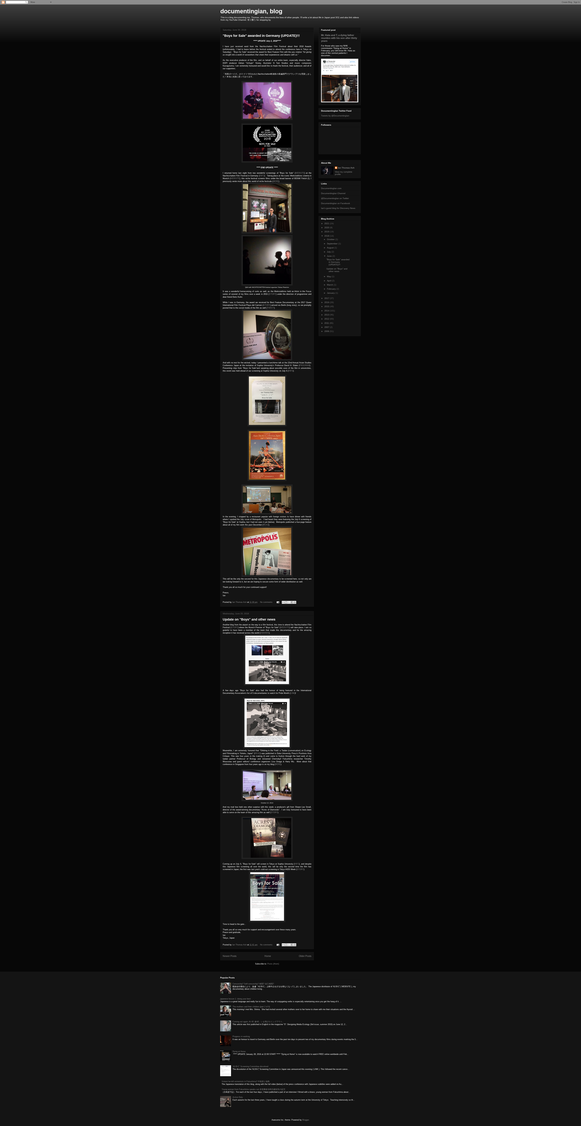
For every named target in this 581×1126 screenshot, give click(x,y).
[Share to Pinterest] (294, 602)
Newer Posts (229, 956)
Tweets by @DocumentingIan (335, 115)
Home (267, 956)
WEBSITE (299, 173)
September (332, 243)
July (329, 252)
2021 (327, 223)
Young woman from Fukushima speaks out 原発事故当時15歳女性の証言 (253, 1089)
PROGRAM (304, 365)
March (330, 285)
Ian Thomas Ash (346, 168)
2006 (327, 331)
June (329, 256)
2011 (327, 323)
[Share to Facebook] (291, 602)
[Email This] (283, 602)
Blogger (305, 1120)
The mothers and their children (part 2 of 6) (251, 1006)
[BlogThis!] (286, 602)
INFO (262, 176)
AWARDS (264, 633)
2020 (327, 227)
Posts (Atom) (273, 964)
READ (266, 525)
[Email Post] (278, 602)
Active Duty (238, 1097)
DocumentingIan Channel (333, 193)
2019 (327, 231)
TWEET (270, 308)
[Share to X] (288, 602)
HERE (276, 181)
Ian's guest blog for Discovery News (338, 208)
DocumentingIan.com (331, 188)
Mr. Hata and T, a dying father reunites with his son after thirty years (339, 38)
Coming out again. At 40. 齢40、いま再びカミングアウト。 (258, 1021)
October (331, 239)
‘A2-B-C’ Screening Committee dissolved (250, 1066)
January (331, 293)
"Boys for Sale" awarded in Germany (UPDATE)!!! (261, 36)
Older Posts (305, 956)
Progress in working (241, 1036)
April (329, 280)
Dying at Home (239, 1051)
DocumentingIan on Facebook (335, 203)
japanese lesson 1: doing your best (235, 999)
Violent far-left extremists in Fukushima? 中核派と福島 (246, 1081)
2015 (327, 306)
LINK (292, 693)
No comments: (267, 602)
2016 (327, 302)
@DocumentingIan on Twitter (335, 198)
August (330, 247)
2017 (327, 298)
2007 (327, 327)
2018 (327, 236)
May (329, 276)
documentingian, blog (251, 11)
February (331, 289)
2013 (327, 315)
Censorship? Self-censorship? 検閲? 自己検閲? (253, 984)
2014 (327, 310)
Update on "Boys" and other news (249, 619)
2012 (327, 319)
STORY (272, 294)
